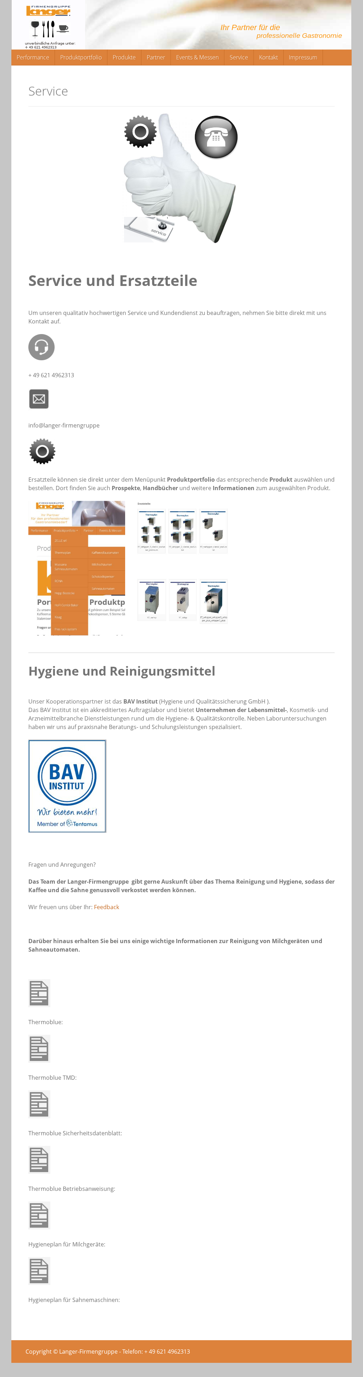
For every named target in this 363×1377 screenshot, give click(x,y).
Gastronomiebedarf (181, 25)
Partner (156, 57)
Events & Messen (197, 57)
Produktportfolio (81, 57)
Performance (33, 57)
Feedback (106, 907)
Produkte (124, 57)
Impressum (303, 57)
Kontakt (268, 57)
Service (239, 57)
